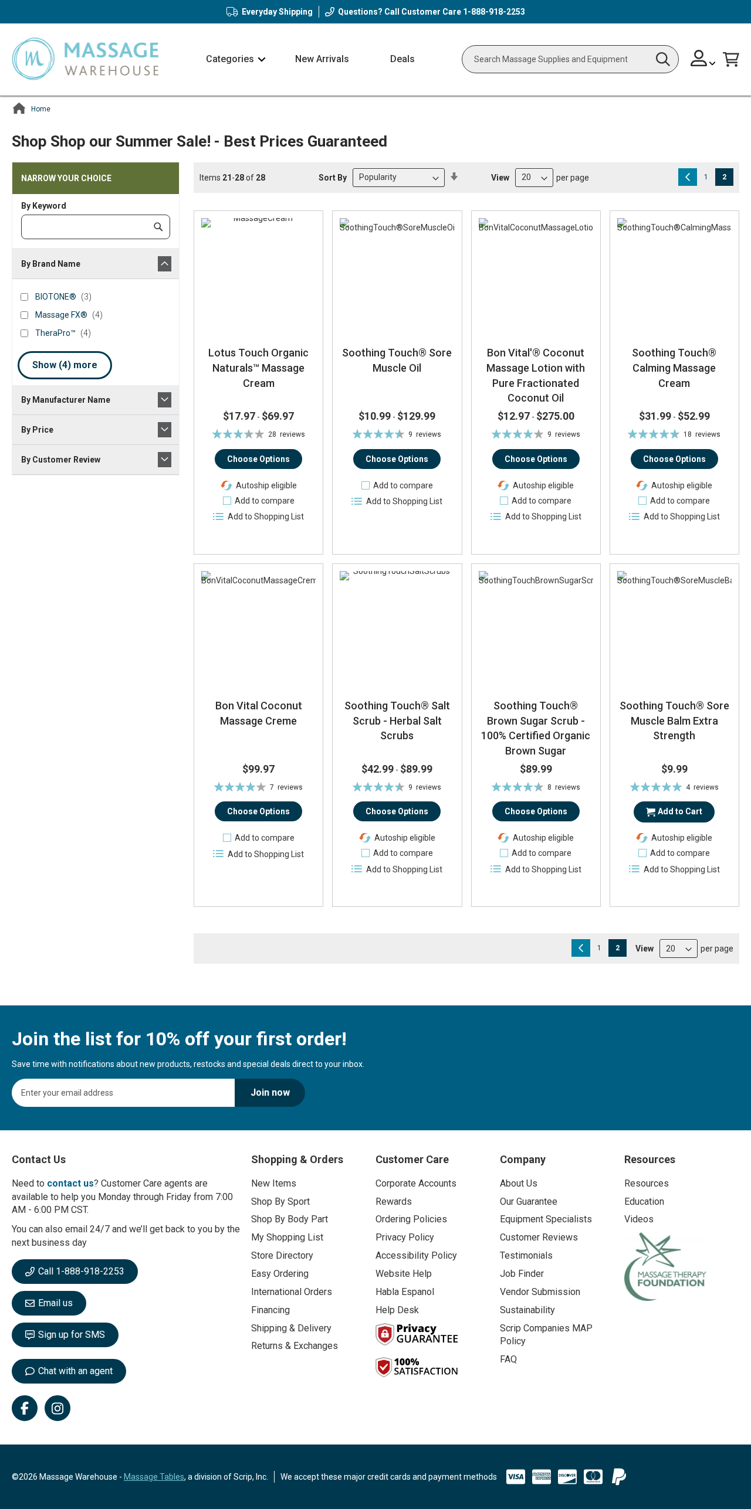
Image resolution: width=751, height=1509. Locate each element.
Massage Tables (154, 1476)
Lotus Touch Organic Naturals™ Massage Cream (258, 367)
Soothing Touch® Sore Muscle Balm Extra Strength (674, 720)
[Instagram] (57, 1408)
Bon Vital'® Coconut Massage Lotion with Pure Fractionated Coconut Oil (535, 375)
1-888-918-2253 (494, 11)
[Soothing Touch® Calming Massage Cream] (674, 275)
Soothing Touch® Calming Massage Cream (674, 367)
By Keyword (43, 205)
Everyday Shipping (277, 11)
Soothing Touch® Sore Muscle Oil (397, 360)
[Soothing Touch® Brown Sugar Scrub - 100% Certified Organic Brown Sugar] (536, 628)
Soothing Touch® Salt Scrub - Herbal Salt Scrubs (397, 720)
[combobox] (570, 59)
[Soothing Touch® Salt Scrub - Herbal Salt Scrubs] (397, 628)
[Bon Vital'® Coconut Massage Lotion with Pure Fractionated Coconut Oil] (536, 275)
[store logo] (85, 59)
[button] (703, 59)
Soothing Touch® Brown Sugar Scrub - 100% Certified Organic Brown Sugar (535, 728)
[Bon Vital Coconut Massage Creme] (258, 628)
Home (40, 109)
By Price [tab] (37, 429)
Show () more (64, 365)
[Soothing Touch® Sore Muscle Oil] (397, 275)
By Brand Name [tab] (50, 264)
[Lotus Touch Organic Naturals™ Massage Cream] (258, 275)
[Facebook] (25, 1408)
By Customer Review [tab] (60, 459)
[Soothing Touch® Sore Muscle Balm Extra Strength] (674, 628)
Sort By (333, 177)
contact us (70, 1183)
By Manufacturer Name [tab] (65, 400)
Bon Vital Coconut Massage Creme (258, 713)
